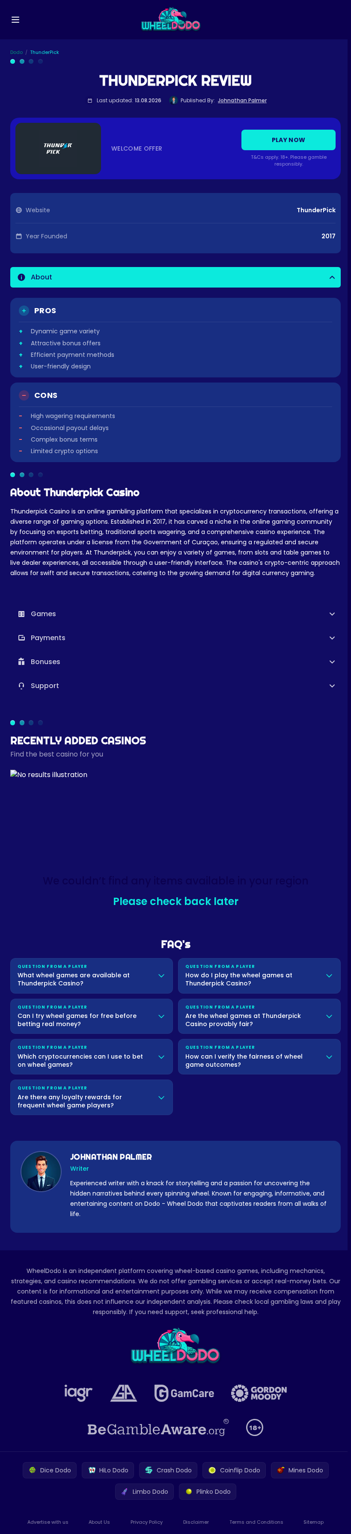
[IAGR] (77, 1403)
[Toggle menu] (15, 19)
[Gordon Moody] (257, 1403)
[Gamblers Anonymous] (122, 1403)
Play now (289, 140)
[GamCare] (182, 1403)
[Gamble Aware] (156, 1437)
